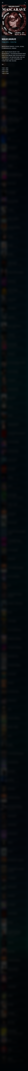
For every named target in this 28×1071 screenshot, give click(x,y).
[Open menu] (2, 2)
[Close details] (25, 2)
